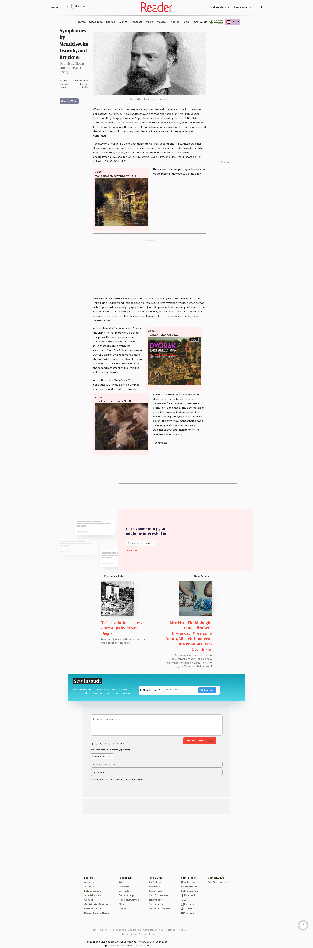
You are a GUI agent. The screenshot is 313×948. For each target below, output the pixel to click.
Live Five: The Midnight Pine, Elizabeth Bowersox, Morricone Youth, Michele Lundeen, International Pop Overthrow (189, 636)
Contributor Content (96, 904)
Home (94, 929)
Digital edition (147, 934)
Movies (161, 22)
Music (149, 22)
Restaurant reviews (159, 908)
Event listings (126, 895)
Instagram (190, 904)
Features (89, 877)
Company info (216, 877)
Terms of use (129, 934)
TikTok (188, 908)
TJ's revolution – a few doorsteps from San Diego (121, 628)
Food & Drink (155, 877)
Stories (110, 22)
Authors (89, 886)
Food (186, 22)
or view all (132, 550)
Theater (174, 22)
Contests (136, 22)
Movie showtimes (129, 899)
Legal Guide (200, 22)
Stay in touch (188, 877)
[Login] (261, 7)
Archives (80, 22)
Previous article (113, 576)
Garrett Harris (64, 85)
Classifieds (96, 22)
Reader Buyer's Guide (96, 912)
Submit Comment (197, 740)
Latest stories (92, 890)
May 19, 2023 (84, 85)
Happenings (126, 877)
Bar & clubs (154, 882)
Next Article (201, 576)
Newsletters (188, 882)
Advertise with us (153, 929)
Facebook (189, 895)
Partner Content (94, 908)
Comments (160, 442)
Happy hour (155, 899)
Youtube (189, 912)
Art (120, 882)
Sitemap (170, 929)
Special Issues (92, 895)
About (103, 929)
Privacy (182, 929)
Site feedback (189, 886)
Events (123, 22)
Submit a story (189, 890)
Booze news (155, 890)
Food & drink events (160, 895)
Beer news (154, 886)
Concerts (124, 886)
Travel (122, 908)
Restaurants (155, 904)
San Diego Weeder (218, 882)
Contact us (134, 929)
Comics (88, 899)
